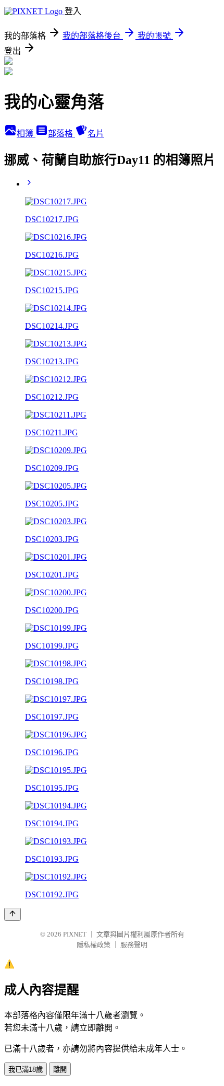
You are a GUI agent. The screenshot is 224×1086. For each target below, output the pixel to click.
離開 (60, 1069)
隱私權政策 (93, 945)
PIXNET (74, 934)
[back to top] (12, 914)
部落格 (61, 133)
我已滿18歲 (25, 1069)
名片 (96, 133)
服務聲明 (133, 945)
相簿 (26, 133)
